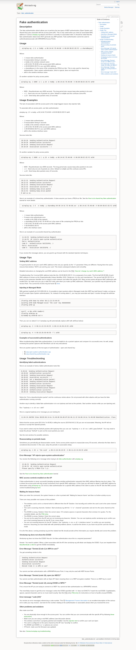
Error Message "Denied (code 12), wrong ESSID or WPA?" (108, 68)
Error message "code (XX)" (108, 72)
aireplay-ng (36, 34)
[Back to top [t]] (121, 31)
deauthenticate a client (27, 545)
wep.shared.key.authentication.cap (37, 354)
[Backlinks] (121, 27)
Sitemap (117, 7)
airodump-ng (36, 485)
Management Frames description (76, 600)
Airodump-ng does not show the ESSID (109, 57)
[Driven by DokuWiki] (90, 645)
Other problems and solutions (109, 74)
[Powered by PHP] (63, 645)
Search (119, 4)
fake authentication (65, 459)
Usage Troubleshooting (106, 39)
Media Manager (108, 7)
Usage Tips (103, 30)
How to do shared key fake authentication (102, 198)
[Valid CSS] (81, 645)
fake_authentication (27, 13)
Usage (102, 26)
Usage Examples (105, 28)
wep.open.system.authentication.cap (38, 352)
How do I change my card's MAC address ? (89, 271)
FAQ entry (44, 514)
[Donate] (55, 645)
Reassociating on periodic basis (108, 45)
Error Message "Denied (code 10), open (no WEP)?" (109, 64)
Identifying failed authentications (105, 42)
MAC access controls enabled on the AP (107, 52)
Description (103, 24)
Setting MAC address (107, 32)
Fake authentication (104, 22)
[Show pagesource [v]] (121, 23)
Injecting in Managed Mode (109, 34)
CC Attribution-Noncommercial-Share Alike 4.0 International (95, 643)
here (58, 283)
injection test (73, 621)
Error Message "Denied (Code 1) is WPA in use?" (108, 61)
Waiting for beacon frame (108, 55)
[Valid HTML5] (72, 645)
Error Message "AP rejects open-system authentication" (109, 49)
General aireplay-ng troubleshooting (38, 631)
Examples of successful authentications (108, 36)
